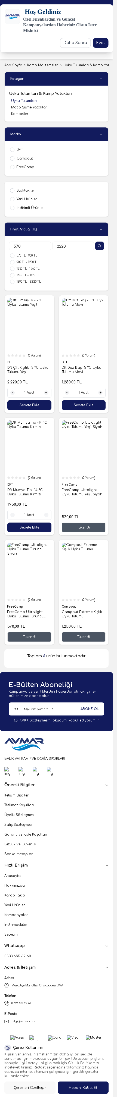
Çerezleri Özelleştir (30, 1088)
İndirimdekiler (15, 925)
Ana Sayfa (13, 65)
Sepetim (11, 934)
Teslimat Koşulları (19, 805)
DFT (10, 362)
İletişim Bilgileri (16, 795)
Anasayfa (12, 876)
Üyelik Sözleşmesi (19, 815)
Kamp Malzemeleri (43, 65)
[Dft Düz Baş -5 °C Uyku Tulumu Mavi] (84, 324)
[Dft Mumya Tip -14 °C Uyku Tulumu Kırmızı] (29, 446)
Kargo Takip (14, 895)
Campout (69, 606)
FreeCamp (70, 484)
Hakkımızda (14, 885)
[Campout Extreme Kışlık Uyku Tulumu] (84, 569)
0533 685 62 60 (17, 956)
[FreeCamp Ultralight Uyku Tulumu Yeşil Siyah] (84, 446)
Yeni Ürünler (14, 905)
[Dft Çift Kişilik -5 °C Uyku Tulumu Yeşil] (29, 324)
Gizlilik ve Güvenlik (20, 844)
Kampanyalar (16, 915)
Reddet (40, 1067)
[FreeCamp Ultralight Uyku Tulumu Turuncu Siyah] (29, 569)
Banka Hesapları (18, 854)
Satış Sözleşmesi (18, 825)
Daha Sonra (75, 43)
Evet (100, 43)
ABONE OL (90, 709)
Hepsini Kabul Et (83, 1088)
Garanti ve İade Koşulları (25, 834)
